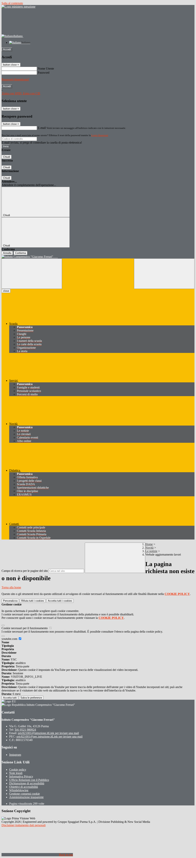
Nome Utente (46, 68)
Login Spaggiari (99, 135)
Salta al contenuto (12, 3)
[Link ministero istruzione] (18, 6)
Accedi (7, 49)
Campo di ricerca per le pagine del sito (25, 570)
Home (149, 544)
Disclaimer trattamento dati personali (24, 825)
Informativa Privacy (21, 776)
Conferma (20, 253)
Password (43, 72)
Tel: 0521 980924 (25, 729)
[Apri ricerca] (164, 273)
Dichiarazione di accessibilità (26, 783)
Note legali (15, 773)
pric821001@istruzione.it (48, 733)
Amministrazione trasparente (26, 797)
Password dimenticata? (15, 79)
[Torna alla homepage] (98, 256)
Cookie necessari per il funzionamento (25, 628)
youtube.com (10, 638)
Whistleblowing (18, 790)
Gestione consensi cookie (24, 793)
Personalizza (10, 600)
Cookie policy (17, 769)
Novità (149, 547)
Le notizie (151, 551)
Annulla (7, 253)
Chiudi (6, 156)
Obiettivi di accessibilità (23, 786)
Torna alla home (11, 587)
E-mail (42, 127)
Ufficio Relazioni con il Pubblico (29, 780)
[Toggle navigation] (32, 273)
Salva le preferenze (31, 697)
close (6, 290)
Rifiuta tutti (32, 600)
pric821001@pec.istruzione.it (49, 736)
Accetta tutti (60, 600)
